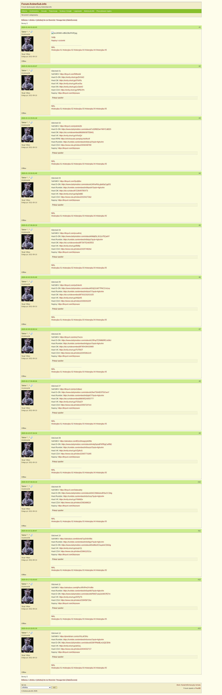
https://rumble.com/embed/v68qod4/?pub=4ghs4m (84, 188)
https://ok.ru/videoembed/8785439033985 (76, 347)
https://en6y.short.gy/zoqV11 (70, 548)
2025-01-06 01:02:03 (29, 27)
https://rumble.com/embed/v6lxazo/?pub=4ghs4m (83, 447)
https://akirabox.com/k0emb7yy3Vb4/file (76, 539)
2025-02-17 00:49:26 (29, 381)
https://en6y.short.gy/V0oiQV (70, 136)
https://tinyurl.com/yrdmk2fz (71, 126)
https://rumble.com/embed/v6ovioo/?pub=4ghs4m (83, 640)
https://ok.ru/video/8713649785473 (73, 191)
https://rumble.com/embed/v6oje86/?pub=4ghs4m (83, 591)
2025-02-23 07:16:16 (29, 433)
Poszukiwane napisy (104, 11)
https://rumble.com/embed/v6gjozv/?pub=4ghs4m (83, 343)
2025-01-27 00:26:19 (29, 225)
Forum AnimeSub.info (34, 4)
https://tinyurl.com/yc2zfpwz (71, 389)
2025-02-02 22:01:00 (29, 277)
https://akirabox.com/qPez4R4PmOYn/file (76, 588)
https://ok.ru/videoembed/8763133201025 (76, 295)
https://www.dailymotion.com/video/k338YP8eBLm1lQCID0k (85, 643)
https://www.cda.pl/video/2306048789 (76, 145)
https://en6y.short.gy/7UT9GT (71, 350)
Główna (24, 11)
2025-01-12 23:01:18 (29, 118)
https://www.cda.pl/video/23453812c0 (76, 353)
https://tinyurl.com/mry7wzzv (71, 337)
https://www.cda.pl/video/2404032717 (76, 649)
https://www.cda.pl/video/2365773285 (76, 454)
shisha (32, 20)
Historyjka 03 (79, 50)
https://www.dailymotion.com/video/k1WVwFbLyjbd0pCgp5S (86, 184)
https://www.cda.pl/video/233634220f (76, 301)
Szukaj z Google (66, 11)
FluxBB (198, 688)
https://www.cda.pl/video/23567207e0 (76, 405)
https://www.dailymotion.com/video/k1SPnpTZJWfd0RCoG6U (86, 340)
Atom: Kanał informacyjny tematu (189, 685)
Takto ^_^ (25, 32)
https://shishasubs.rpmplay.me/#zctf (75, 139)
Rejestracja (53, 11)
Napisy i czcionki (58, 40)
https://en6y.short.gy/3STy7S (70, 597)
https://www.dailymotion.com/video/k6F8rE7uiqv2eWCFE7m (85, 594)
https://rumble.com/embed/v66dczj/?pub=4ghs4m (83, 142)
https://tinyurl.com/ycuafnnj (70, 233)
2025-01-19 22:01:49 (29, 173)
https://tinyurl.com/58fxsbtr (70, 74)
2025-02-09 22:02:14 (29, 329)
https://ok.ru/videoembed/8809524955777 (76, 399)
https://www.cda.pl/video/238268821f (76, 503)
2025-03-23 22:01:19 (29, 628)
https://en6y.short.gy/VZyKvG (70, 451)
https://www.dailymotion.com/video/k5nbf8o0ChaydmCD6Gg (86, 545)
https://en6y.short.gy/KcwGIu (70, 84)
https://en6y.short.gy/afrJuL (70, 646)
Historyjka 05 (101, 50)
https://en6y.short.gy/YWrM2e (71, 499)
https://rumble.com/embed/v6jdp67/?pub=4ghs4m (83, 395)
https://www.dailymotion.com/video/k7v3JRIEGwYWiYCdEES (86, 129)
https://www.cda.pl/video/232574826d (76, 249)
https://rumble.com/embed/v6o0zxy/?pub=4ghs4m (83, 496)
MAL (53, 47)
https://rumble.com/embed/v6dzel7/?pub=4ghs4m (83, 291)
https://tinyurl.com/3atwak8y (71, 490)
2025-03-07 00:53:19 (29, 482)
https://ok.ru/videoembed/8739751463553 (76, 243)
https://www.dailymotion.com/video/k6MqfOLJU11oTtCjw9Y (85, 236)
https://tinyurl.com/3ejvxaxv (69, 93)
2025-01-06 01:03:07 (29, 66)
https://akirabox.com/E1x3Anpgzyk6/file (76, 441)
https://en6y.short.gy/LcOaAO (71, 87)
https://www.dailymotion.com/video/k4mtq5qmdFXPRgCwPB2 (86, 444)
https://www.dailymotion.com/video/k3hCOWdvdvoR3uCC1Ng (86, 493)
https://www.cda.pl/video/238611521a (76, 551)
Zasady (44, 11)
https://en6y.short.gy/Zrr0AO (72, 77)
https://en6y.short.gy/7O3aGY (71, 402)
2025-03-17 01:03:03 (29, 579)
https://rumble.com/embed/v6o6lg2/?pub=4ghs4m (83, 542)
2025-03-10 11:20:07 (29, 531)
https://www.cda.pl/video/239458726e (76, 600)
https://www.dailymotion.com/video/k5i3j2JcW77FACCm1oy (85, 288)
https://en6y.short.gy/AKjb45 (70, 298)
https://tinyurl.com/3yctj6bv (70, 181)
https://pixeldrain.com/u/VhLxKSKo (74, 636)
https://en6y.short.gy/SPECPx (72, 90)
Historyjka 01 (56, 50)
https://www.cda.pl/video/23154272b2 (76, 197)
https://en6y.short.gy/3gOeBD (71, 194)
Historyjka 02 (68, 50)
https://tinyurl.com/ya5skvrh (71, 285)
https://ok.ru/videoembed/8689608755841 (76, 132)
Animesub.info (89, 11)
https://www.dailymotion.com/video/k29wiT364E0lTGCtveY (85, 392)
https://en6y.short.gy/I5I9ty (69, 246)
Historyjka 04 (90, 50)
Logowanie (78, 11)
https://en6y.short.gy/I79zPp (70, 80)
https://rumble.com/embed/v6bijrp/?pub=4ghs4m (83, 239)
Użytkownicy (34, 11)
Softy (53, 37)
